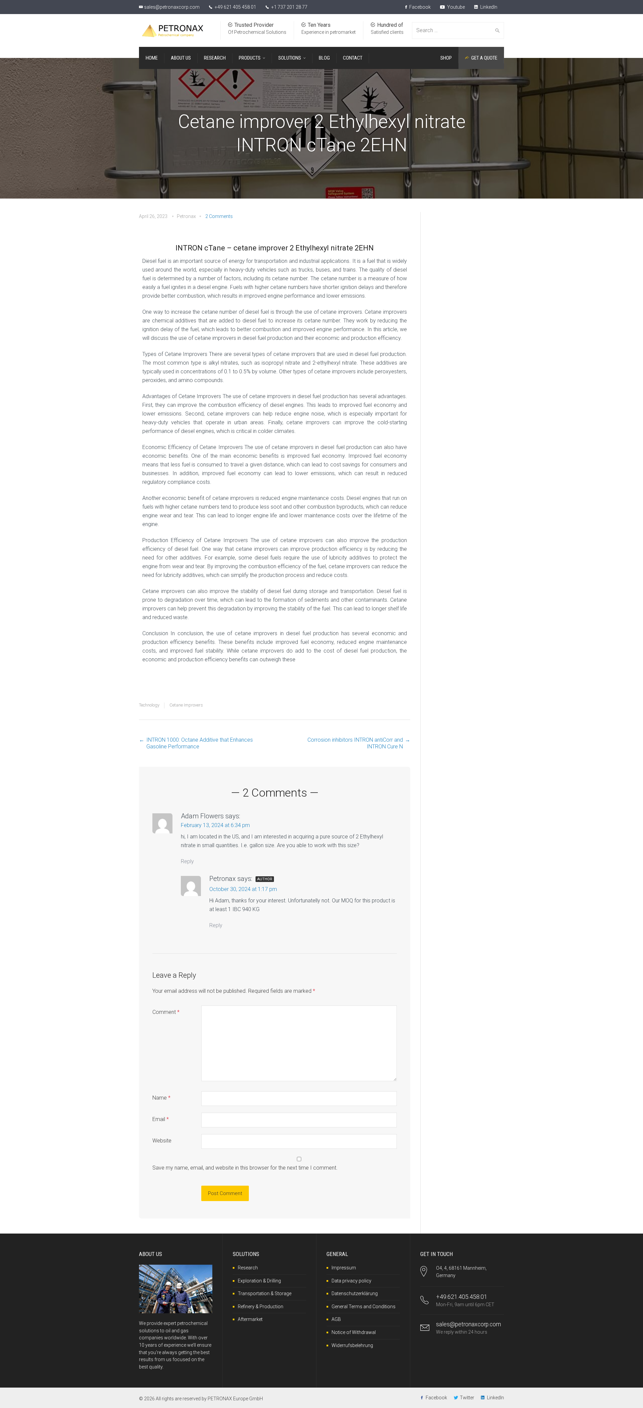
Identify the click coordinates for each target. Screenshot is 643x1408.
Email (160, 1119)
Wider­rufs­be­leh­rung (352, 1345)
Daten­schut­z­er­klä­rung (355, 1293)
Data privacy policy (351, 1280)
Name (161, 1098)
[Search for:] (454, 30)
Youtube (455, 7)
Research (248, 1267)
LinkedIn (488, 7)
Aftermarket (250, 1319)
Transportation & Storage (264, 1293)
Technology (149, 705)
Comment (166, 1012)
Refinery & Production (260, 1306)
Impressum (344, 1267)
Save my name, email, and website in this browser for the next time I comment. (245, 1168)
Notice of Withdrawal (354, 1332)
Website (161, 1140)
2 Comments (219, 216)
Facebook (419, 7)
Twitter (467, 1397)
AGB (336, 1319)
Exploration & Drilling (259, 1280)
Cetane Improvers (186, 705)
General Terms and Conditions (364, 1306)
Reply (187, 861)
